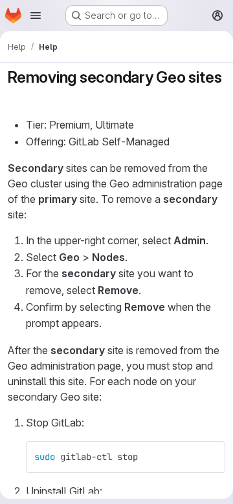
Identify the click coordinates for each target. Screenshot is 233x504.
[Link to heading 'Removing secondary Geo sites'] (16, 96)
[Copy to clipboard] (209, 456)
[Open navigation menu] (35, 15)
